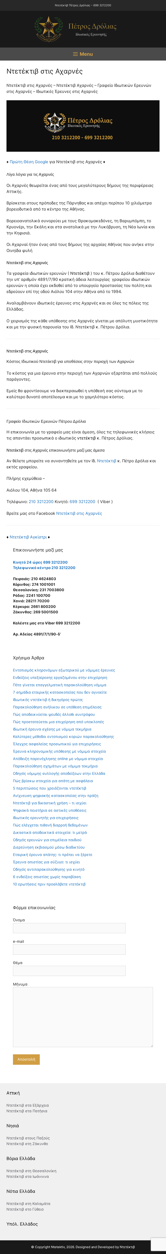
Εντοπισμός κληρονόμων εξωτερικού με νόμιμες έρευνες (64, 670)
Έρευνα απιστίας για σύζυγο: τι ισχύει (46, 862)
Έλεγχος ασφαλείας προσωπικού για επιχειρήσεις (57, 744)
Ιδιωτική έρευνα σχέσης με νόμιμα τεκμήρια (52, 729)
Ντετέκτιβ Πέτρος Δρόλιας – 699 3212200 (83, 5)
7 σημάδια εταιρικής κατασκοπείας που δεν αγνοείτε (60, 692)
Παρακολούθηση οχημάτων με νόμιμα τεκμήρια (55, 766)
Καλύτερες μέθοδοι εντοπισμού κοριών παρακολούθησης (63, 736)
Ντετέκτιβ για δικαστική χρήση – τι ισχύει (49, 803)
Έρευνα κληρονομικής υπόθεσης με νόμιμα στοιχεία (59, 751)
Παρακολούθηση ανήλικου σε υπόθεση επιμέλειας (57, 707)
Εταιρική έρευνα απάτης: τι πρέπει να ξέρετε (52, 854)
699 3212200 (82, 501)
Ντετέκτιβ (79, 273)
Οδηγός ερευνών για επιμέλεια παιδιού (47, 840)
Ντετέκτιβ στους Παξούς (28, 1138)
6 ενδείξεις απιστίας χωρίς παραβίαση (47, 877)
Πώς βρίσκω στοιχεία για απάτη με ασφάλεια (53, 781)
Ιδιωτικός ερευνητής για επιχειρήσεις (45, 818)
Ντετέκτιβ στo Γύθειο (25, 1209)
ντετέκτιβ (86, 438)
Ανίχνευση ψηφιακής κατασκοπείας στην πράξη (55, 795)
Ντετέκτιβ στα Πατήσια (26, 1111)
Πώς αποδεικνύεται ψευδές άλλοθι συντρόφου (54, 714)
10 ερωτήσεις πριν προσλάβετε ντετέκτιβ (49, 884)
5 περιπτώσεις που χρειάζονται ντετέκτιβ (49, 788)
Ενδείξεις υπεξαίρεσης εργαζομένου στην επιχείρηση (60, 677)
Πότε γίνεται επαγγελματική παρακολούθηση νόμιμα (59, 685)
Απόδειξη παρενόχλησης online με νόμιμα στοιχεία (58, 759)
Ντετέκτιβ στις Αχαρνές (79, 513)
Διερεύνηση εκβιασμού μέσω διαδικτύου (49, 847)
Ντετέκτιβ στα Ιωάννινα (27, 1176)
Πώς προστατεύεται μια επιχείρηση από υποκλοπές (58, 722)
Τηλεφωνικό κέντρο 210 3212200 (44, 568)
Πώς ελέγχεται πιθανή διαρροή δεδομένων (50, 825)
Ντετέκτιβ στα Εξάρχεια (27, 1105)
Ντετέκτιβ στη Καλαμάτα (28, 1203)
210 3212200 (41, 501)
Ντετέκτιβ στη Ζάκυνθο (27, 1144)
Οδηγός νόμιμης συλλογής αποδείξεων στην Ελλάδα (59, 773)
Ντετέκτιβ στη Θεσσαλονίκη (31, 1171)
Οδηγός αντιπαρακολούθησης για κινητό (49, 869)
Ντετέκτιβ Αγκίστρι (28, 537)
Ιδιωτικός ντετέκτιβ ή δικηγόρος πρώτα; (48, 700)
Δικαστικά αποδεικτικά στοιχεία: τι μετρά (50, 832)
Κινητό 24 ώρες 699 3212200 (40, 562)
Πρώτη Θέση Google (29, 161)
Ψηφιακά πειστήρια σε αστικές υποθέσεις (49, 810)
